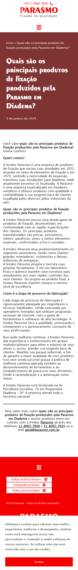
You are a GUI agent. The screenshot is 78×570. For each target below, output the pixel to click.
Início (9, 43)
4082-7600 (29, 426)
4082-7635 (54, 426)
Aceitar (39, 562)
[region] (39, 543)
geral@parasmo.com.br (42, 430)
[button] (39, 27)
